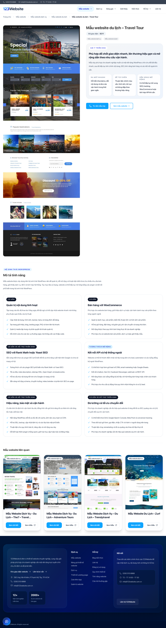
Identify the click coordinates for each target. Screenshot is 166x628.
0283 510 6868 (11, 2)
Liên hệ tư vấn (38, 572)
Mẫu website (84, 9)
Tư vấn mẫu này (99, 106)
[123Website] (13, 8)
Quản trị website (77, 584)
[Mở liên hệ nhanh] (7, 621)
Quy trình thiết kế (98, 572)
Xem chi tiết (13, 525)
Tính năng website (99, 576)
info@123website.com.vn (29, 2)
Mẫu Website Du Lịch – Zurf (144, 513)
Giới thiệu (124, 9)
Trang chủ (7, 17)
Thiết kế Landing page (79, 575)
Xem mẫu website (120, 106)
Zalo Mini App (76, 580)
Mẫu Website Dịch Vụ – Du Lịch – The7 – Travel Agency (21, 517)
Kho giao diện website (19, 572)
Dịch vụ (99, 9)
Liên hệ (158, 9)
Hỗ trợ (145, 9)
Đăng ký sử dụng (98, 567)
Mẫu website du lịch (59, 17)
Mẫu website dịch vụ (39, 17)
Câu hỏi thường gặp (100, 581)
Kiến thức (135, 9)
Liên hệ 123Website (127, 602)
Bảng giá (109, 9)
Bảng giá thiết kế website (77, 564)
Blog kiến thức (97, 558)
